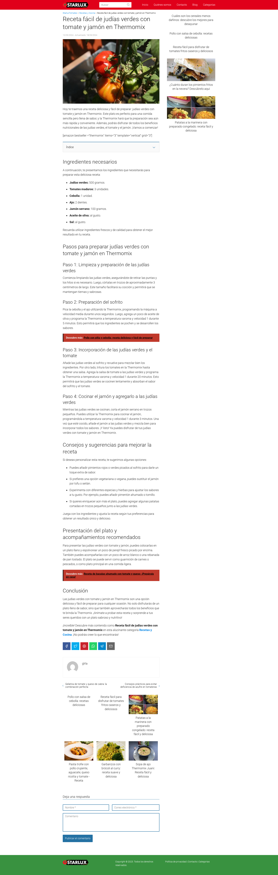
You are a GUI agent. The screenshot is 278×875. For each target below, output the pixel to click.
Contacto (182, 4)
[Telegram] (102, 646)
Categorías (209, 4)
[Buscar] (128, 4)
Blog (195, 4)
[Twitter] (75, 646)
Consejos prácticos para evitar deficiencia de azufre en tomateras (138, 685)
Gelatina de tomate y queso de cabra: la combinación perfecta (86, 685)
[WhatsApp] (93, 646)
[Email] (111, 646)
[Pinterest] (84, 646)
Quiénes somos (162, 4)
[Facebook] (66, 646)
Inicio (145, 4)
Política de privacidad (176, 861)
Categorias (204, 861)
